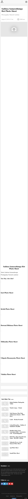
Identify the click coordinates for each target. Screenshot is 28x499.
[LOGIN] (26, 1)
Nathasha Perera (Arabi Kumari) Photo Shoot (16, 442)
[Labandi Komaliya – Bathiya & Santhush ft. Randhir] (5, 426)
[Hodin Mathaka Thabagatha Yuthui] (5, 404)
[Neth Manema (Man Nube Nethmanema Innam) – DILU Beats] (5, 415)
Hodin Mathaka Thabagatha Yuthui (17, 403)
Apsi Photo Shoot (14, 448)
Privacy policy (19, 496)
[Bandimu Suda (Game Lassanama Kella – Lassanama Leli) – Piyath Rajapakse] (5, 432)
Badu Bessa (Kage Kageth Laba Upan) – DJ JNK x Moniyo (18, 437)
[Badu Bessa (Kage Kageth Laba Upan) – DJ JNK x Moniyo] (5, 438)
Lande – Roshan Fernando (16, 419)
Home (7, 496)
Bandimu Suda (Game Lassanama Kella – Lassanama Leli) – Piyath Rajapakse (18, 432)
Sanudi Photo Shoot (15, 453)
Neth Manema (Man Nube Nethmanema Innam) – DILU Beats (17, 414)
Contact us (12, 496)
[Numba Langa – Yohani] (5, 409)
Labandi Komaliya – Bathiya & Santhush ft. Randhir (18, 425)
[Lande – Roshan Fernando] (5, 421)
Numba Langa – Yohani (16, 408)
